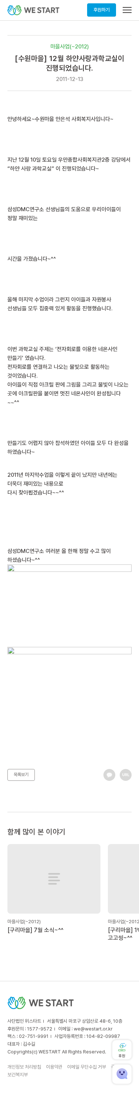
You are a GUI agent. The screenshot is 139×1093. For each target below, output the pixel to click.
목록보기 (21, 774)
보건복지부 (17, 1074)
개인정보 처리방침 (24, 1067)
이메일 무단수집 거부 (86, 1067)
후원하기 (101, 10)
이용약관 (54, 1067)
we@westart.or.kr (93, 1029)
